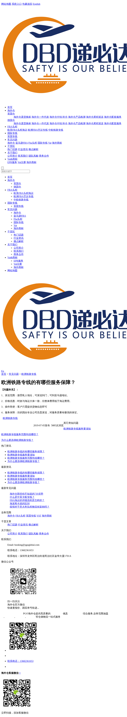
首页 (9, 107)
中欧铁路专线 (55, 130)
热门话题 (12, 149)
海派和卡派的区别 (20, 503)
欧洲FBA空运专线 (38, 130)
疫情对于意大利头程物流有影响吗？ (29, 506)
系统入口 (17, 4)
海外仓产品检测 (76, 117)
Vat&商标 (12, 159)
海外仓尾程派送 (94, 117)
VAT (39, 515)
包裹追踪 (27, 4)
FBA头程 (12, 126)
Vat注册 (22, 162)
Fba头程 (32, 143)
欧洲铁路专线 (28, 374)
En (2, 371)
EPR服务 (12, 162)
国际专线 (12, 133)
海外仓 (11, 110)
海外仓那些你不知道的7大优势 (26, 493)
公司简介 (12, 155)
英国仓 (11, 113)
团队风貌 (33, 155)
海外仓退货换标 (22, 117)
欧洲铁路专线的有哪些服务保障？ (26, 451)
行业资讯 (23, 149)
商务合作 (44, 155)
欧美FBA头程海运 (17, 130)
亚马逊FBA (21, 143)
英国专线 (12, 136)
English (36, 4)
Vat (49, 143)
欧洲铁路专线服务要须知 (77, 428)
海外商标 (57, 143)
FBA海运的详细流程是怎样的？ (27, 500)
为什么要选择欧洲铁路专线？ (17, 440)
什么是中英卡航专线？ (22, 497)
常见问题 (12, 139)
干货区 (11, 146)
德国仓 (11, 120)
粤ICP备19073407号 (11, 613)
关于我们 (12, 152)
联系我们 (23, 155)
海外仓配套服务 (112, 117)
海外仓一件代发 (40, 117)
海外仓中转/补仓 (59, 117)
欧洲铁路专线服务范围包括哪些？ (19, 434)
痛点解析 (33, 149)
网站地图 (6, 4)
